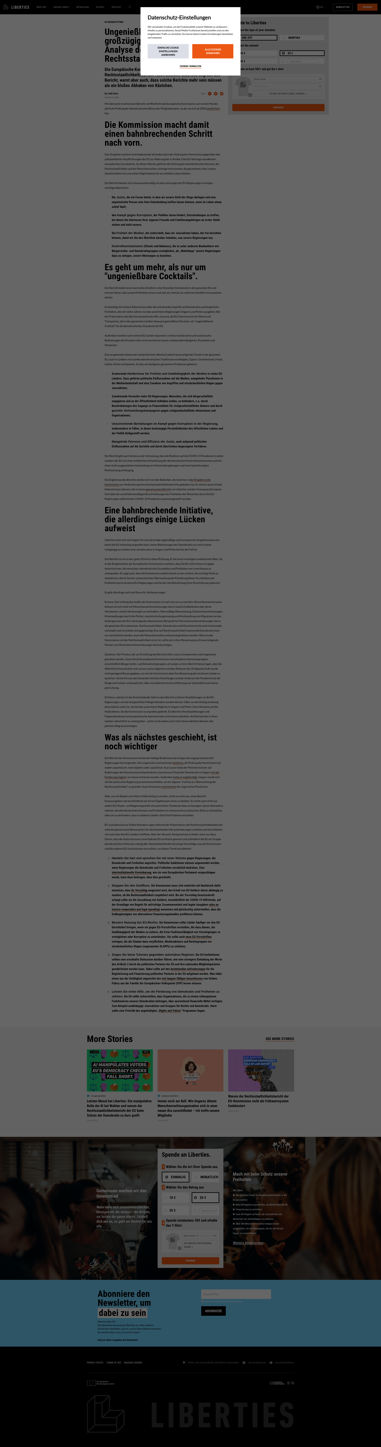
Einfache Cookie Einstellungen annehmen (168, 51)
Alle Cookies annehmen (213, 51)
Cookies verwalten (190, 66)
